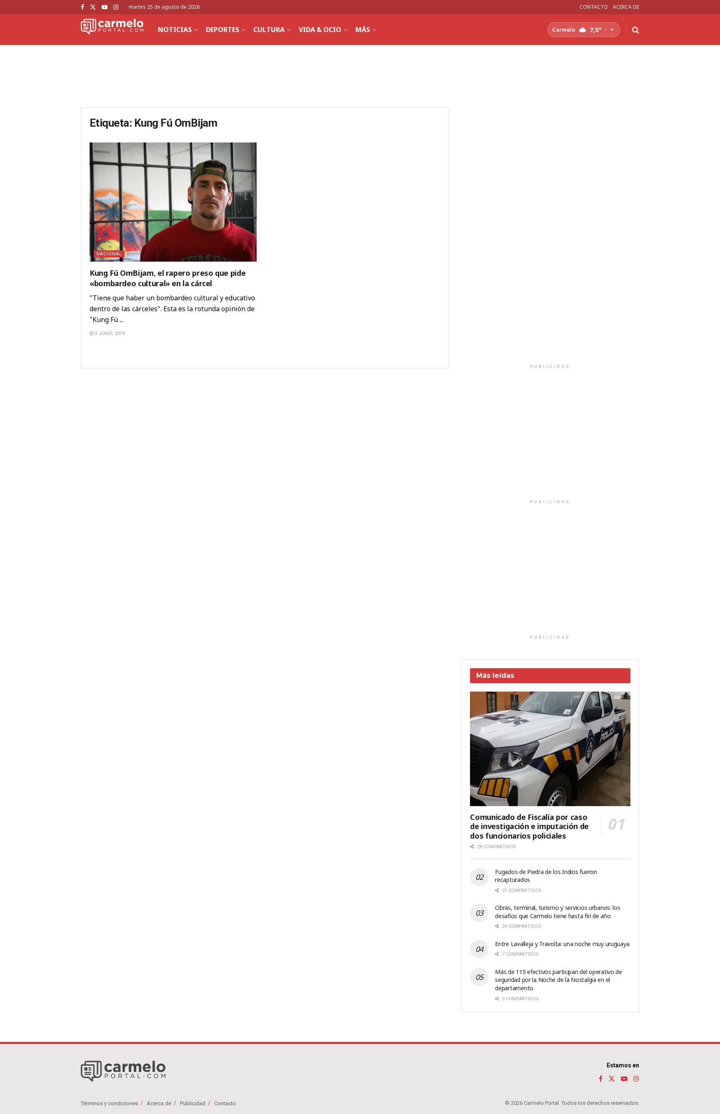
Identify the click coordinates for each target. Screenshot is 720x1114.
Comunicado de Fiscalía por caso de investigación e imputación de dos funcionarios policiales (529, 826)
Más (362, 29)
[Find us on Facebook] (82, 7)
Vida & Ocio (320, 29)
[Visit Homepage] (112, 29)
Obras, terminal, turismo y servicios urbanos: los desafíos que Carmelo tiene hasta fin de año (557, 912)
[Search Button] (635, 29)
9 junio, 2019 (109, 333)
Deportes (222, 29)
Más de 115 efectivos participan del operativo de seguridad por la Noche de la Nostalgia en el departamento (558, 980)
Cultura (269, 29)
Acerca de (159, 1103)
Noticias (175, 29)
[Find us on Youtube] (105, 7)
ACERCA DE (626, 6)
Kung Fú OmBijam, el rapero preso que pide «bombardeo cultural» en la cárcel (167, 278)
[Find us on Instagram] (115, 7)
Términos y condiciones (109, 1103)
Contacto (225, 1103)
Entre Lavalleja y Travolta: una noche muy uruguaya (562, 944)
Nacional (109, 254)
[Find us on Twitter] (93, 7)
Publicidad (192, 1103)
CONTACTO (594, 6)
